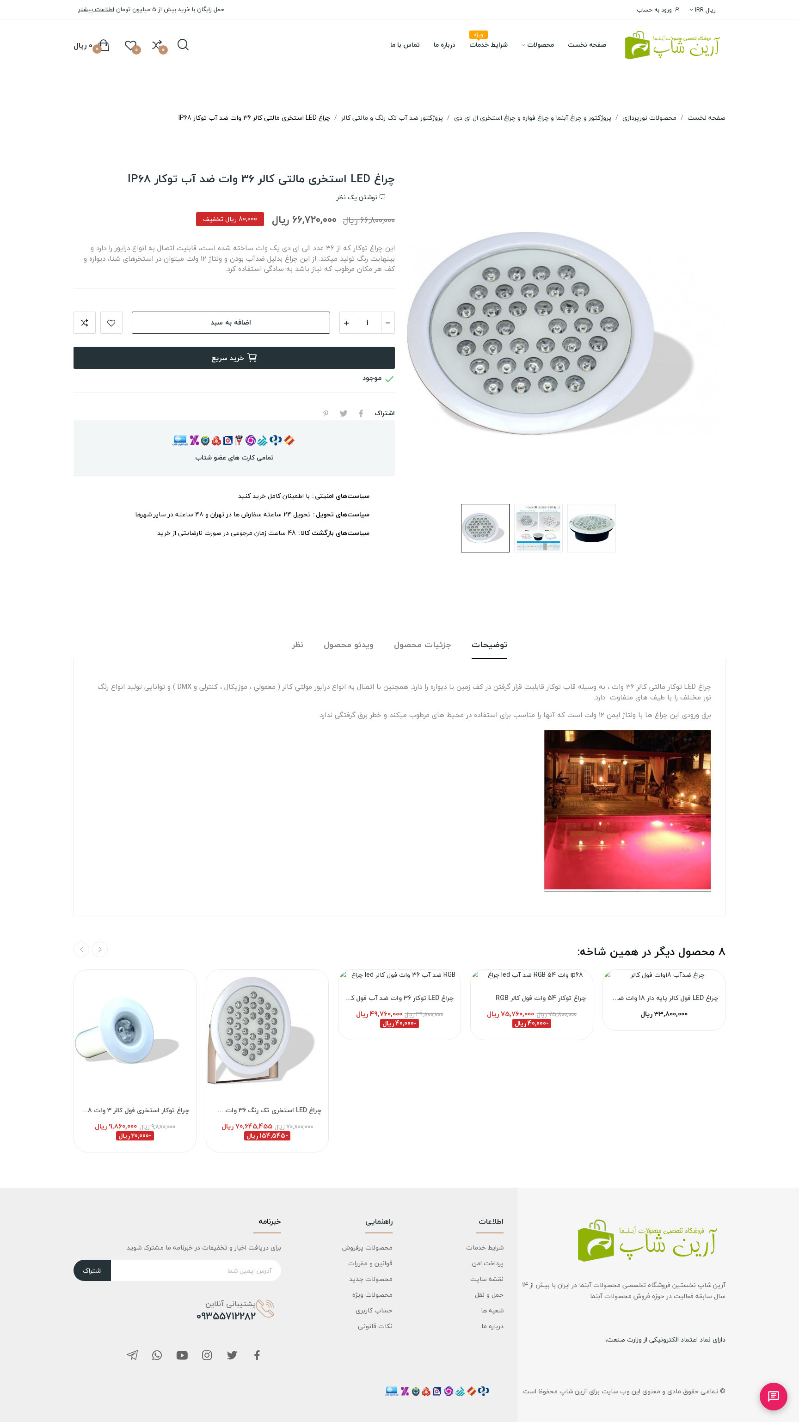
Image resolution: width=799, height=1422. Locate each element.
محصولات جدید (370, 1279)
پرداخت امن (488, 1263)
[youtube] (182, 1356)
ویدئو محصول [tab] (349, 645)
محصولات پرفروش (367, 1247)
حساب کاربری (374, 1310)
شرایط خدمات (485, 1247)
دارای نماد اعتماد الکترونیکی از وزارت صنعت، (665, 1339)
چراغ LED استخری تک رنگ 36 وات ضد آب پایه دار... (267, 1110)
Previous (700, 334)
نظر (297, 645)
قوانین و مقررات (370, 1263)
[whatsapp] (157, 1356)
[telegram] (132, 1356)
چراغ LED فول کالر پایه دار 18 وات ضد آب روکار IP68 (664, 998)
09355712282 (226, 1316)
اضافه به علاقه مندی (111, 323)
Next (429, 334)
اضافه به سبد (231, 322)
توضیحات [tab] (489, 645)
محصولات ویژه (372, 1294)
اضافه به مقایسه (85, 323)
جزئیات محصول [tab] (422, 645)
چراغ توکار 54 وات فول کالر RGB (541, 998)
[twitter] (232, 1356)
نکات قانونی (375, 1326)
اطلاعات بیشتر (96, 9)
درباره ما (492, 1326)
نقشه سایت (487, 1279)
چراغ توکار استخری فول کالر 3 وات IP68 (135, 1110)
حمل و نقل (489, 1294)
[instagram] (207, 1356)
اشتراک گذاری (361, 413)
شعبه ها (492, 1310)
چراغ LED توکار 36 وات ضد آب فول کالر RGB (399, 998)
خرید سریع (227, 358)
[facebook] (257, 1356)
